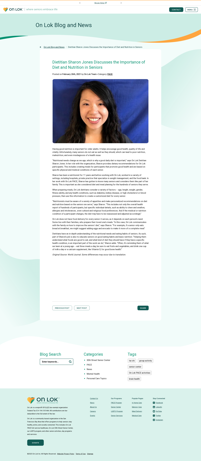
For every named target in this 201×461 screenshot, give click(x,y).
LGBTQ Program (117, 411)
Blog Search (50, 354)
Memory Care (137, 407)
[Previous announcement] (80, 3)
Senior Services (117, 416)
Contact (176, 10)
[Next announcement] (121, 3)
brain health (134, 379)
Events (92, 416)
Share (143, 308)
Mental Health (93, 374)
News (89, 369)
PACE (110, 74)
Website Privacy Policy (65, 454)
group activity (145, 360)
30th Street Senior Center (98, 360)
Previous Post (62, 308)
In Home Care (137, 403)
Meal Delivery (137, 411)
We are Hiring (99, 3)
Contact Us (94, 398)
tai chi (132, 360)
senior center (135, 366)
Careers (93, 411)
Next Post (82, 308)
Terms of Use (81, 454)
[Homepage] (30, 10)
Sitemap (90, 454)
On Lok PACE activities (139, 373)
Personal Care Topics (96, 378)
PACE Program (116, 403)
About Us (93, 407)
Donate (35, 443)
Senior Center (116, 407)
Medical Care (137, 416)
